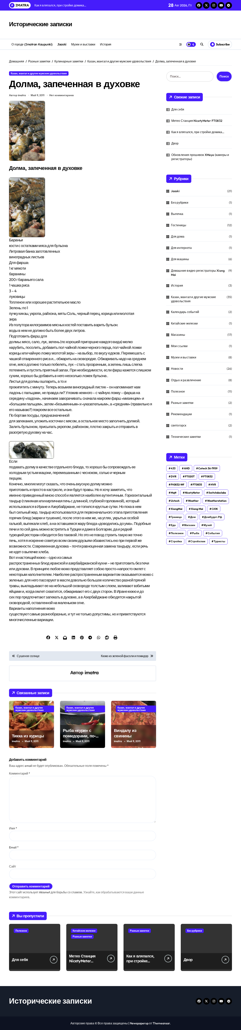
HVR (213, 484)
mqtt (173, 492)
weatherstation (217, 500)
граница (176, 517)
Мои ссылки (179, 346)
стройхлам (197, 541)
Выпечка (177, 214)
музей (208, 525)
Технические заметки (186, 437)
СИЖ (215, 509)
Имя (13, 828)
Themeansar (161, 1023)
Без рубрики (179, 202)
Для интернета (181, 248)
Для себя (177, 109)
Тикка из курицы (28, 736)
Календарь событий (185, 312)
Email (14, 847)
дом (193, 517)
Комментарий (19, 773)
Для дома (178, 236)
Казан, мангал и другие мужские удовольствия (39, 73)
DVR (173, 476)
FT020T (190, 476)
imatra (92, 672)
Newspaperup (139, 1023)
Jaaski (61, 44)
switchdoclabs (217, 492)
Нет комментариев (61, 95)
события (214, 533)
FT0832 (208, 476)
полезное (177, 533)
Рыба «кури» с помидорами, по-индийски (79, 736)
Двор (175, 143)
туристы (219, 541)
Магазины (178, 335)
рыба (195, 533)
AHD (187, 468)
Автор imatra (17, 95)
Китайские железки (184, 323)
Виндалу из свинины (125, 733)
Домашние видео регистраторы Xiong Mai (198, 273)
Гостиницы (178, 225)
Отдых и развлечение (186, 380)
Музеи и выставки (83, 44)
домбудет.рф (213, 517)
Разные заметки (182, 403)
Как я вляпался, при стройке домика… (197, 132)
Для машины (180, 259)
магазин (189, 525)
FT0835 (197, 484)
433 (173, 468)
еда (173, 525)
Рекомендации (181, 414)
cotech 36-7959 (207, 468)
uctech (175, 500)
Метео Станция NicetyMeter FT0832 (196, 121)
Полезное (178, 391)
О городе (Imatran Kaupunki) (32, 44)
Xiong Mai (197, 509)
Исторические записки (40, 24)
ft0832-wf (177, 484)
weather (193, 500)
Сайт (12, 866)
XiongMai (176, 509)
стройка (176, 541)
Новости (177, 368)
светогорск (178, 425)
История (105, 44)
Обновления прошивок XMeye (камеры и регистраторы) (200, 157)
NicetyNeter (192, 492)
